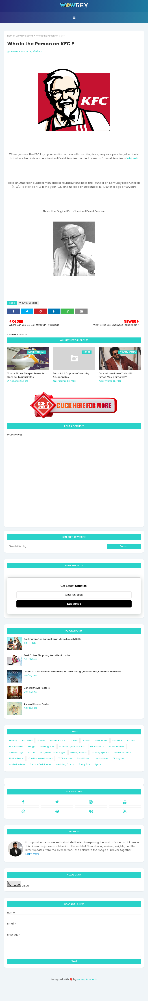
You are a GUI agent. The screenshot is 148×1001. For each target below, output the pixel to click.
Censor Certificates (40, 764)
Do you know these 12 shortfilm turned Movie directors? (116, 375)
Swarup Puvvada (19, 51)
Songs (31, 746)
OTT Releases (65, 758)
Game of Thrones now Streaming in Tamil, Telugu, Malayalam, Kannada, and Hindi (72, 671)
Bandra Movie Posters (37, 688)
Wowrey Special (24, 35)
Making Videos (78, 752)
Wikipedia (133, 158)
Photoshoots (97, 746)
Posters (41, 740)
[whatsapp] (23, 811)
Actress (131, 740)
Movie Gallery (57, 740)
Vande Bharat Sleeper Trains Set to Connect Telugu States (27, 375)
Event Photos (16, 746)
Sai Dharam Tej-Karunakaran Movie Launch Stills (52, 639)
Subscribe (74, 603)
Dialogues (118, 758)
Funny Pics (84, 764)
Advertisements (122, 752)
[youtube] (125, 802)
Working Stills (47, 746)
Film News (27, 740)
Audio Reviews (17, 764)
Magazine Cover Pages (53, 752)
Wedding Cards (65, 764)
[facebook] (23, 802)
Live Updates (101, 758)
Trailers (74, 740)
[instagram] (91, 802)
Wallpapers (101, 740)
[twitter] (57, 802)
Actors (31, 752)
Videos (86, 740)
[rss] (125, 811)
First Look (117, 740)
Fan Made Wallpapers (41, 758)
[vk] (91, 811)
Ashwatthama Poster (36, 704)
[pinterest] (57, 811)
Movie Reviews (117, 746)
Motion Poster (16, 758)
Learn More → (34, 854)
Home (10, 35)
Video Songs (16, 752)
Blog (81, 992)
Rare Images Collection (72, 746)
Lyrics (98, 764)
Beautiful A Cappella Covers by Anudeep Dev (71, 375)
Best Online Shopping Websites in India (47, 655)
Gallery (13, 740)
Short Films (83, 758)
